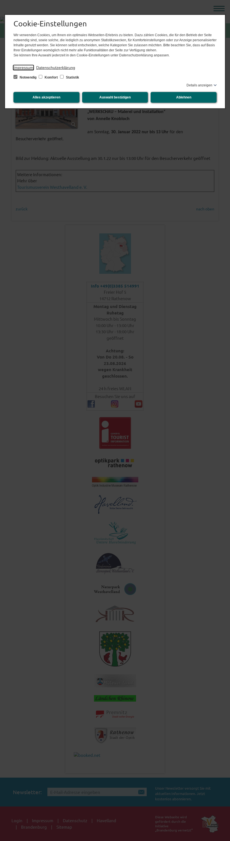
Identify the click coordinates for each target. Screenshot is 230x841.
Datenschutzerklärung (55, 67)
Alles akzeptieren (46, 97)
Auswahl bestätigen (115, 97)
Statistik (72, 77)
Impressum (23, 67)
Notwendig (28, 77)
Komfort (51, 77)
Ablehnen (183, 97)
